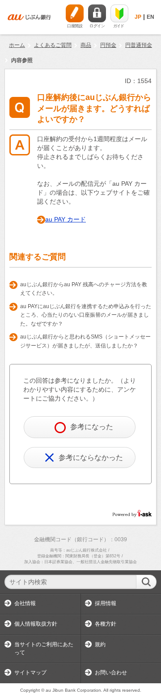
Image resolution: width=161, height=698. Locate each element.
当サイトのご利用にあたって (43, 648)
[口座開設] (75, 13)
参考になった (91, 427)
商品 (85, 45)
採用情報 (105, 603)
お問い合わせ (111, 672)
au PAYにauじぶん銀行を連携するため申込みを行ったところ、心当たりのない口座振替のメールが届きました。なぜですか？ (85, 315)
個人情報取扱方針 (35, 624)
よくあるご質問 (53, 45)
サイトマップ (30, 672)
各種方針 (105, 624)
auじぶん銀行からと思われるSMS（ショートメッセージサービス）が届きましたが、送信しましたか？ (85, 341)
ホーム (17, 45)
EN (150, 17)
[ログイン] (97, 13)
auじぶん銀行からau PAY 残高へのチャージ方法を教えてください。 (83, 289)
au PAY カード (65, 219)
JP (138, 17)
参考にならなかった (91, 457)
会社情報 (25, 603)
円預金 (108, 45)
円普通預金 (138, 45)
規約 (100, 644)
